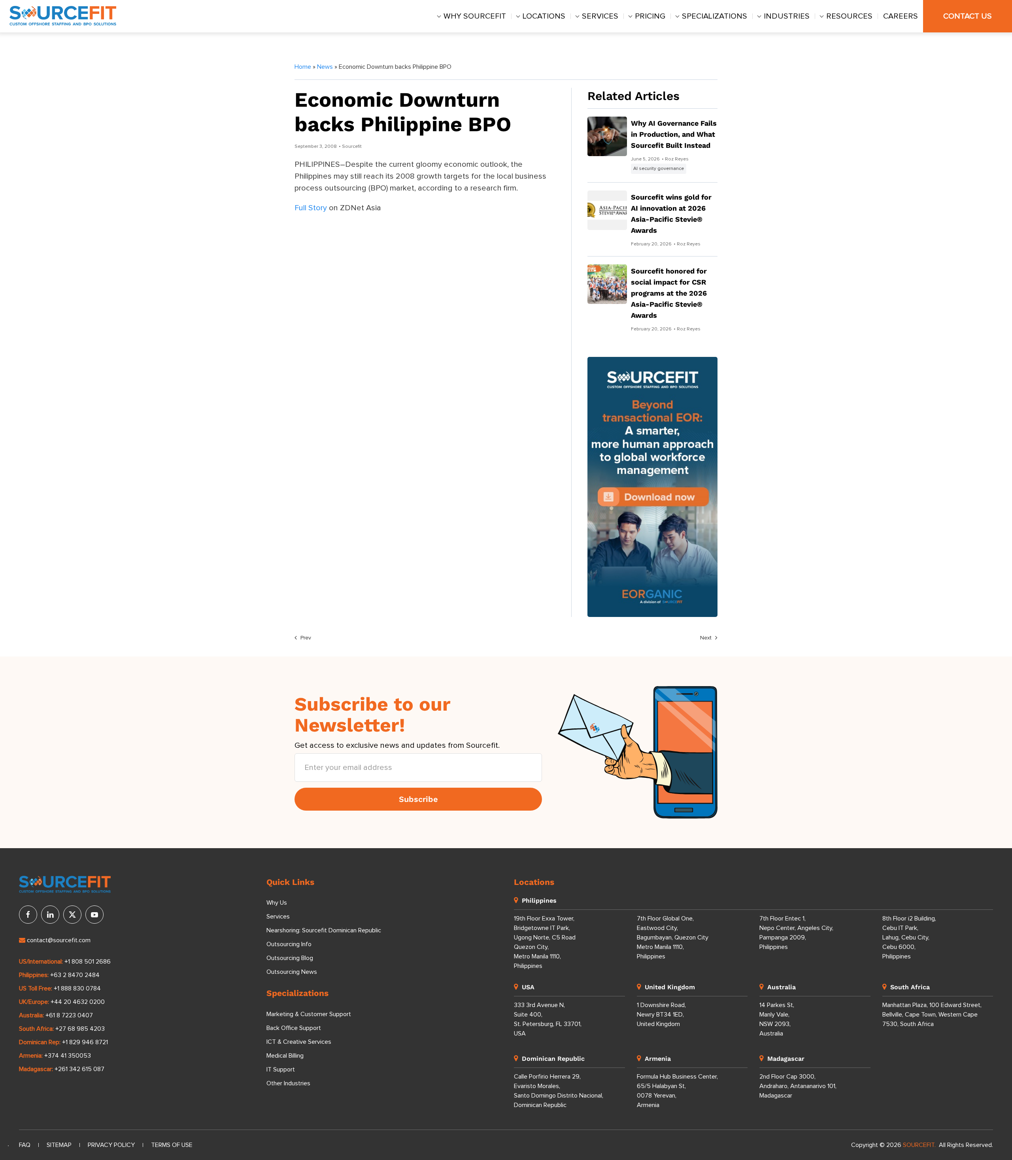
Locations (544, 16)
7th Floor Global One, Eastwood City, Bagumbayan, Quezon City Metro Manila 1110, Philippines (672, 937)
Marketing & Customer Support (308, 1014)
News (325, 67)
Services (600, 16)
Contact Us (967, 16)
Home (303, 67)
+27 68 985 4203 (80, 1029)
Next (706, 638)
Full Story (311, 208)
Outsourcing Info (289, 944)
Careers (900, 16)
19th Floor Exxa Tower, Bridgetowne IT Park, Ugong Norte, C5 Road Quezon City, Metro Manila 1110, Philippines (545, 942)
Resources (849, 16)
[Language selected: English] (8, 1145)
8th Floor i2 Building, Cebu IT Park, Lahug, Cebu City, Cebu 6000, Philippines (909, 937)
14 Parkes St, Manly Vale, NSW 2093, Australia (776, 1019)
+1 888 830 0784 (77, 988)
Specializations (714, 16)
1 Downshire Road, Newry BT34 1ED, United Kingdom (661, 1014)
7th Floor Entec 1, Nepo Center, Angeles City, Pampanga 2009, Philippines (796, 932)
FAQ (24, 1145)
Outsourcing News (291, 972)
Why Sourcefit (475, 16)
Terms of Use (172, 1145)
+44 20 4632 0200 (78, 1002)
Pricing (650, 16)
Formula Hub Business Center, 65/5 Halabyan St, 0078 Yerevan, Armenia (677, 1090)
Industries (787, 16)
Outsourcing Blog (289, 958)
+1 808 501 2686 (87, 961)
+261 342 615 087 (79, 1069)
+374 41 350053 (67, 1055)
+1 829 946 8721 (85, 1042)
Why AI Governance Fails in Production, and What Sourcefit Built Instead (674, 134)
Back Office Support (293, 1028)
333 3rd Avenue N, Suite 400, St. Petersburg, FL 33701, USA (548, 1019)
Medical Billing (285, 1055)
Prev (305, 638)
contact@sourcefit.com (59, 940)
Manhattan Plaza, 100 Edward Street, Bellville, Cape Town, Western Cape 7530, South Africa (932, 1014)
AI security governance (658, 168)
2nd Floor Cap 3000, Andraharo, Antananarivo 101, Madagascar (797, 1086)
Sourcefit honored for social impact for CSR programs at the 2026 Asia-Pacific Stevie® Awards (669, 293)
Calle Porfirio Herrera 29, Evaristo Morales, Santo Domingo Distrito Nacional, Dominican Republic (558, 1090)
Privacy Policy (111, 1145)
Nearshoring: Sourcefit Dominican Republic (323, 930)
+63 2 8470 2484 (75, 975)
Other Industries (288, 1083)
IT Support (280, 1069)
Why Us (276, 903)
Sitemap (59, 1145)
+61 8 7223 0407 (69, 1015)
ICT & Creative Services (298, 1042)
